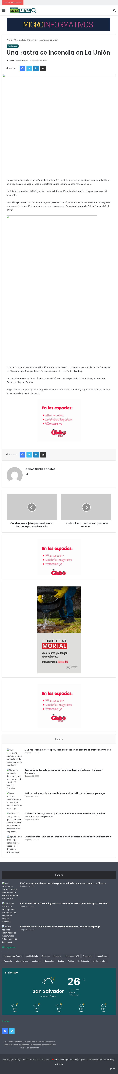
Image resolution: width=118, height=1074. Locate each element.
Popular (59, 739)
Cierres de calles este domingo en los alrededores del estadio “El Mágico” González (64, 903)
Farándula (8, 961)
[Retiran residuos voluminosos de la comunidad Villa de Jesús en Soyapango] (14, 801)
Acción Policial (32, 956)
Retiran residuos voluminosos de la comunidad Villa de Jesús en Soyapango (65, 793)
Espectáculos (101, 956)
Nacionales (20, 40)
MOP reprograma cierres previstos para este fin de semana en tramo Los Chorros (68, 749)
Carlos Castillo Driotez (18, 60)
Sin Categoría (83, 961)
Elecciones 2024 (72, 956)
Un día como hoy (99, 961)
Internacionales (22, 961)
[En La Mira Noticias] (23, 10)
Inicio (11, 40)
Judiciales (36, 961)
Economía (57, 956)
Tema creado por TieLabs (65, 1059)
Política (71, 961)
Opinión (61, 961)
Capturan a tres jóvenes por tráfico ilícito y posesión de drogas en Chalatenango (68, 836)
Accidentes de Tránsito (13, 956)
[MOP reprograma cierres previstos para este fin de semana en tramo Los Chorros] (14, 757)
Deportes (46, 956)
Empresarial (87, 956)
